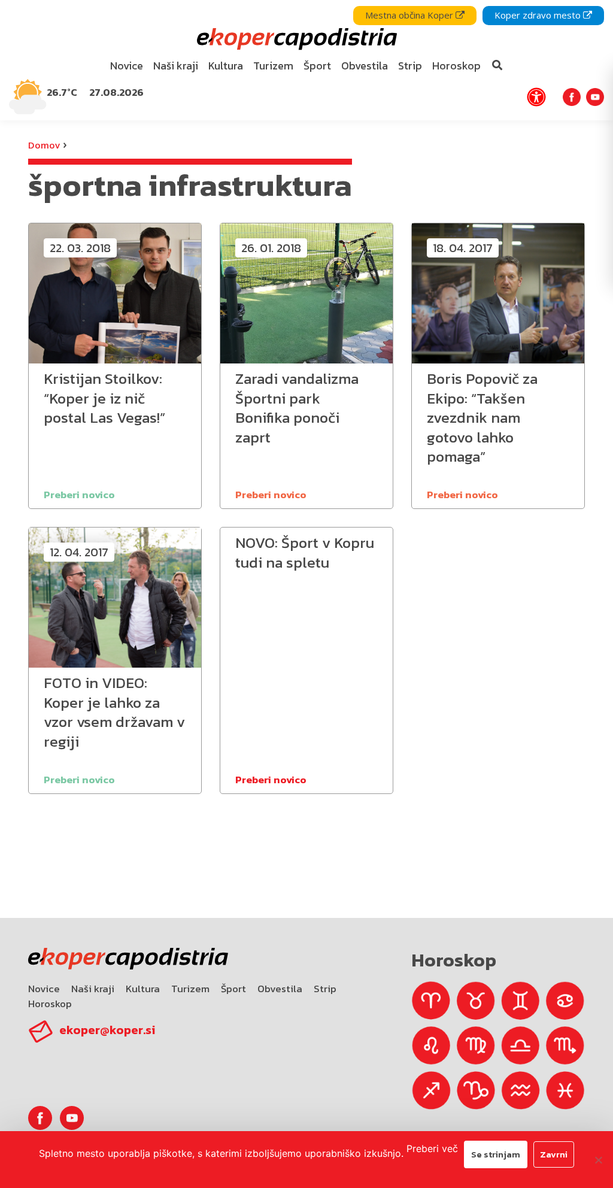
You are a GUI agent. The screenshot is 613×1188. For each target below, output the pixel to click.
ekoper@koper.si (107, 1030)
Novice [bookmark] (126, 65)
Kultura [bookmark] (225, 65)
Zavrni (554, 1154)
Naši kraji (92, 988)
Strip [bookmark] (410, 65)
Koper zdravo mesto (538, 15)
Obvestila (279, 988)
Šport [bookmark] (317, 65)
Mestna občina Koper (410, 15)
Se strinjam (495, 1154)
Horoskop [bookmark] (456, 65)
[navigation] (306, 60)
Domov (44, 145)
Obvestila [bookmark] (364, 65)
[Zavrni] (598, 1160)
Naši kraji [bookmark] (175, 65)
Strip (325, 988)
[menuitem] (126, 66)
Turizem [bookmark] (273, 65)
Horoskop (50, 1003)
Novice (44, 988)
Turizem (190, 988)
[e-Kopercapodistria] (295, 39)
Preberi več (432, 1148)
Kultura (143, 988)
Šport (233, 988)
